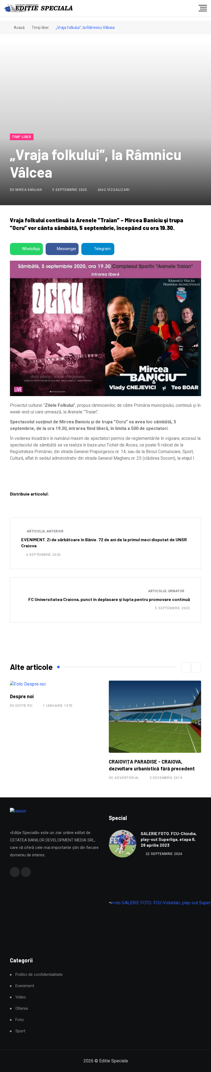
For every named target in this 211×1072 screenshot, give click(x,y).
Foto (19, 1020)
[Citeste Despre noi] (27, 684)
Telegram (102, 249)
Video (20, 997)
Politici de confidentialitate (39, 975)
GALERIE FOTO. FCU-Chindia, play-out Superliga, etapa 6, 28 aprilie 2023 (169, 839)
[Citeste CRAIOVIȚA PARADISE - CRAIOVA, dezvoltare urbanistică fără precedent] (155, 716)
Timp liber (40, 27)
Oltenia (21, 1008)
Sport (20, 1031)
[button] (186, 667)
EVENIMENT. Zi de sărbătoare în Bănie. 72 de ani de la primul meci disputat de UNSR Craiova (104, 542)
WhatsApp (31, 249)
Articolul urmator (166, 591)
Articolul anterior (44, 531)
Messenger (66, 249)
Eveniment (24, 986)
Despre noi (22, 696)
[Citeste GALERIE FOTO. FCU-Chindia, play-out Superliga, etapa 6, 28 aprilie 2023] (122, 843)
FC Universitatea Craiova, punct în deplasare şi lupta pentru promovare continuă (109, 599)
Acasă (19, 27)
